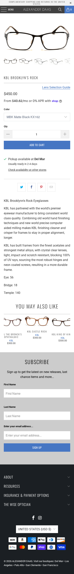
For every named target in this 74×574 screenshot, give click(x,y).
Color (7, 109)
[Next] (67, 39)
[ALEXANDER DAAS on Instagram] (40, 518)
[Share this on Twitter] (21, 187)
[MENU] (1, 9)
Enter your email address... (18, 426)
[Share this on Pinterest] (41, 187)
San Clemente (33, 565)
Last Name (10, 406)
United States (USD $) (34, 529)
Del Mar (59, 561)
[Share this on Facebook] (31, 187)
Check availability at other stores (27, 169)
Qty (6, 126)
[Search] (60, 9)
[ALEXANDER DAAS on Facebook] (33, 518)
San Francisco (50, 565)
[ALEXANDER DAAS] (37, 9)
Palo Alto (19, 565)
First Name (10, 384)
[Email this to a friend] (51, 187)
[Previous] (7, 39)
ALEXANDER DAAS (22, 561)
